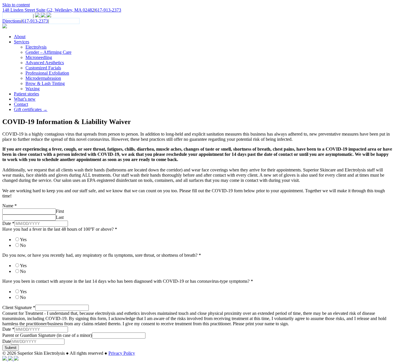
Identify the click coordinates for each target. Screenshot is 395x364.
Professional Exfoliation (47, 73)
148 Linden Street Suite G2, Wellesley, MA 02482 (48, 10)
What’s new (25, 99)
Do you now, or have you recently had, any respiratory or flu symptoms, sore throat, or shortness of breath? (101, 255)
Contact (21, 104)
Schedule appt (18, 15)
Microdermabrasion (43, 78)
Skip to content (16, 4)
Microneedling (38, 57)
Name (9, 205)
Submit (10, 347)
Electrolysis (36, 47)
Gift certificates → (30, 109)
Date (8, 223)
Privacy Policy (121, 353)
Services (21, 41)
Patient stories (26, 93)
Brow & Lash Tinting (45, 83)
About (19, 36)
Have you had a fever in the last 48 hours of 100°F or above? (59, 229)
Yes (23, 239)
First (60, 211)
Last (60, 217)
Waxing (32, 88)
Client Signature (18, 307)
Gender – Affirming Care (48, 52)
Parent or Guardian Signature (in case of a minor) (47, 335)
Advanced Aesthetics (44, 62)
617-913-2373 (108, 10)
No (23, 245)
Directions (11, 21)
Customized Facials (43, 67)
